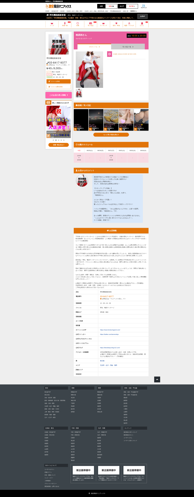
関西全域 (99, 395)
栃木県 (73, 409)
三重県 (125, 409)
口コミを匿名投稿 (57, 87)
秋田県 (46, 446)
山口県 (73, 449)
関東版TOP (74, 392)
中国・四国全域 (75, 435)
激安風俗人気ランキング (130, 432)
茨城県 (73, 406)
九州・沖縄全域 (101, 435)
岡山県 (73, 440)
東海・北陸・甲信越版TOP (131, 392)
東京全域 (47, 395)
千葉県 (73, 403)
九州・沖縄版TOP (102, 432)
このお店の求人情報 (57, 95)
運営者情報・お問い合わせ (52, 486)
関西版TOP (100, 392)
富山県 (125, 420)
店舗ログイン (48, 472)
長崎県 (99, 446)
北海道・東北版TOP (50, 432)
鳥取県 (73, 443)
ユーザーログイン (49, 469)
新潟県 (125, 403)
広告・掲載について (50, 475)
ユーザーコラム (128, 437)
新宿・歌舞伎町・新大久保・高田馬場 (55, 400)
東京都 (62, 11)
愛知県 (125, 397)
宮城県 (46, 437)
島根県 (73, 446)
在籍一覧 (125, 11)
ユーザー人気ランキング (130, 440)
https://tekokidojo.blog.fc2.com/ (110, 347)
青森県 (46, 443)
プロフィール (94, 47)
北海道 (46, 440)
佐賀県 (99, 443)
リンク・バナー (49, 478)
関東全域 (73, 395)
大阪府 (99, 397)
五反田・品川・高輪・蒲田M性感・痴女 (96, 11)
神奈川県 (73, 400)
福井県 (125, 423)
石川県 (125, 417)
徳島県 (73, 454)
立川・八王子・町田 (50, 417)
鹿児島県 (99, 454)
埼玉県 (73, 397)
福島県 (46, 454)
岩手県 (46, 452)
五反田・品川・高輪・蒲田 (74, 11)
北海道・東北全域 (49, 435)
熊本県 (99, 440)
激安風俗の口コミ (128, 435)
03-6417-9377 (58, 62)
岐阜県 (125, 406)
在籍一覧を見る (58, 145)
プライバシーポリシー (51, 483)
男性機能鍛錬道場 (115, 11)
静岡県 (125, 400)
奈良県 (99, 409)
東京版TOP (55, 11)
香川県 (73, 452)
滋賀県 (99, 406)
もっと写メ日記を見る (110, 134)
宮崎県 (99, 452)
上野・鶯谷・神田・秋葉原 (52, 412)
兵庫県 (99, 403)
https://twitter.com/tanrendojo (109, 334)
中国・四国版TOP (76, 432)
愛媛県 (73, 457)
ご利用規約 (48, 480)
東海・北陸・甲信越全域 (130, 395)
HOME (47, 11)
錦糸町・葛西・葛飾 (50, 414)
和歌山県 (99, 412)
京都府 (99, 400)
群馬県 (73, 412)
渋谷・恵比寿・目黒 (50, 397)
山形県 (46, 449)
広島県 (73, 437)
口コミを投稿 (55, 81)
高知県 (73, 460)
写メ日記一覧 (127, 47)
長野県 (125, 414)
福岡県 (99, 437)
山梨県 (125, 412)
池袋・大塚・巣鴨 (49, 403)
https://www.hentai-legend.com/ (110, 330)
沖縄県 (99, 457)
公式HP (142, 16)
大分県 (99, 449)
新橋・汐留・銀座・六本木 (52, 409)
